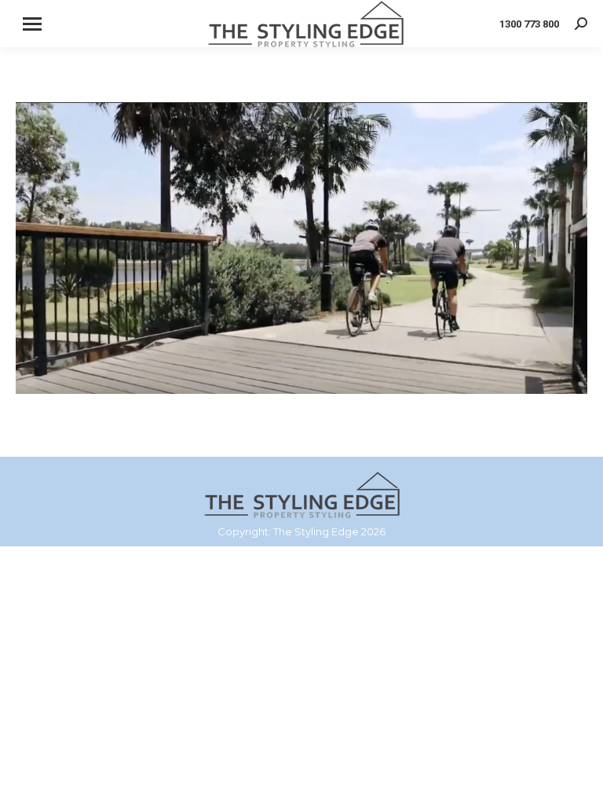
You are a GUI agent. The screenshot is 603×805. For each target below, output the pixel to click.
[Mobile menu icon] (32, 24)
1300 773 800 (529, 24)
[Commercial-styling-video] (301, 248)
